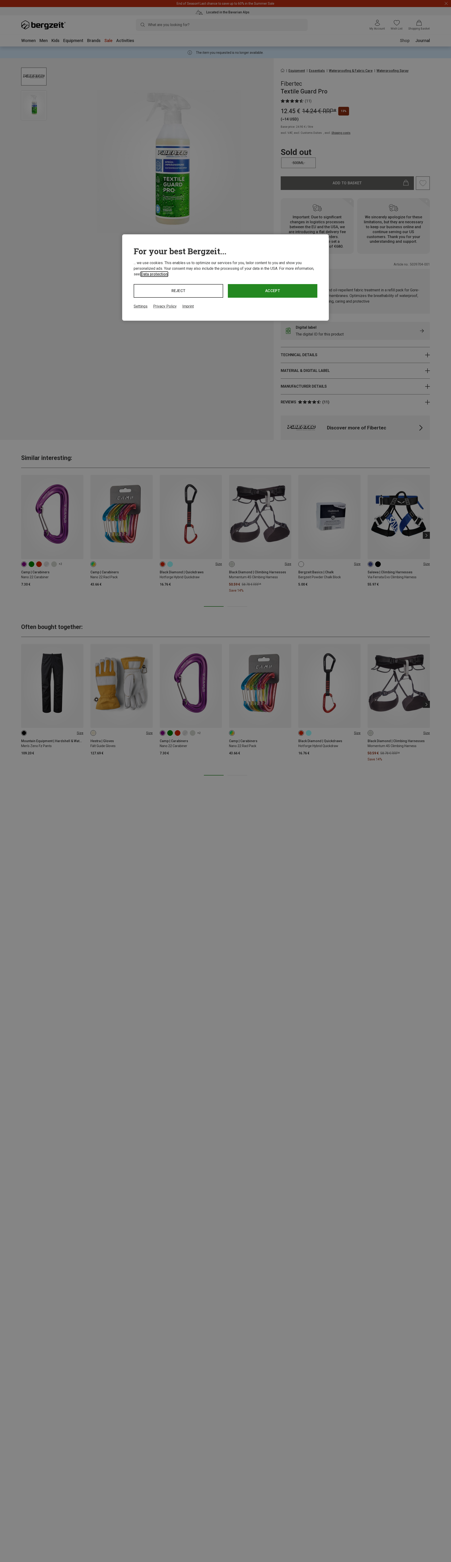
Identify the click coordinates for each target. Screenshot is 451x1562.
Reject (178, 291)
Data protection (154, 274)
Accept (272, 291)
